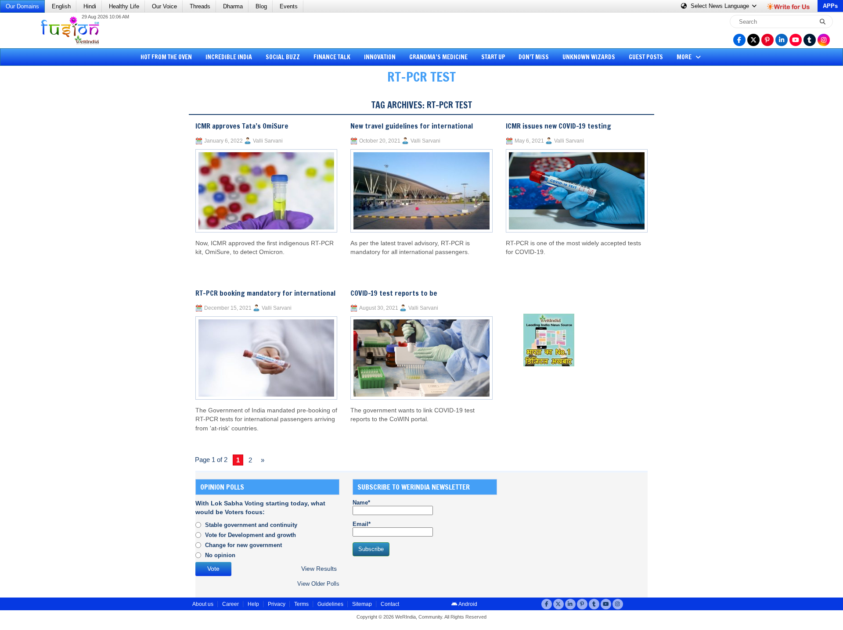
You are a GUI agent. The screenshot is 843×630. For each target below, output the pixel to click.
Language (721, 6)
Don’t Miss (534, 57)
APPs (830, 6)
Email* (362, 524)
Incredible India (228, 57)
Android (467, 604)
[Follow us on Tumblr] (809, 39)
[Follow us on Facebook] (739, 39)
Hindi (89, 6)
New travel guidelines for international (411, 126)
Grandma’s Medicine (438, 57)
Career (230, 604)
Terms (301, 604)
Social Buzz (283, 57)
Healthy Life (124, 6)
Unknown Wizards (588, 57)
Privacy (276, 604)
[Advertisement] (39, 226)
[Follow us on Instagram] (824, 39)
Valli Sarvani (268, 141)
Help (253, 604)
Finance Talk (331, 57)
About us (202, 604)
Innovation (380, 57)
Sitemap (362, 604)
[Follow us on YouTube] (795, 39)
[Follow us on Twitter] (753, 39)
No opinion (220, 555)
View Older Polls (318, 583)
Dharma (233, 6)
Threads (200, 6)
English (61, 6)
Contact (390, 604)
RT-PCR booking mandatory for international (265, 293)
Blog (261, 6)
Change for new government (243, 545)
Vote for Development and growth (250, 535)
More (685, 57)
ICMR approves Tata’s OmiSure (241, 126)
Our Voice (164, 6)
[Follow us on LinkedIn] (781, 39)
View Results (319, 569)
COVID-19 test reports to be (393, 293)
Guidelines (330, 604)
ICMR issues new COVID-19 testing (558, 126)
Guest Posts (646, 57)
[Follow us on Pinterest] (767, 39)
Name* (361, 502)
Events (289, 6)
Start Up (493, 57)
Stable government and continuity (251, 525)
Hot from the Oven (166, 57)
